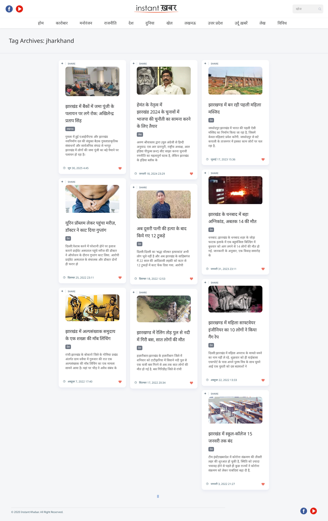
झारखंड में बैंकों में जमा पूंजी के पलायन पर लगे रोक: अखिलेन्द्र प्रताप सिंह (89, 113)
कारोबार (62, 23)
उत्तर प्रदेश (215, 23)
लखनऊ (190, 23)
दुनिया (149, 23)
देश (131, 23)
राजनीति (110, 23)
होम (41, 23)
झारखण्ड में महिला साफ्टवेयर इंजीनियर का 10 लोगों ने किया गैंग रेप (232, 330)
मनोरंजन (86, 23)
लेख (262, 23)
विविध (282, 23)
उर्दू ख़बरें (241, 23)
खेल (169, 23)
